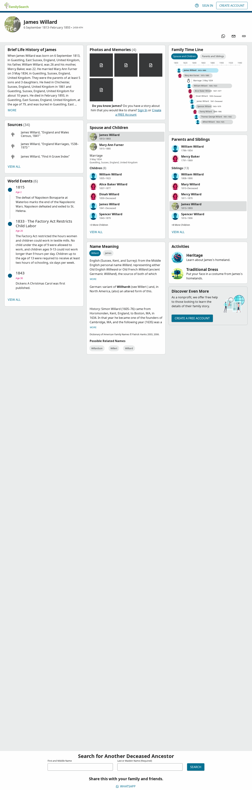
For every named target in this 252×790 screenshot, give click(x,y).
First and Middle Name (60, 760)
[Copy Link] (244, 36)
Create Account (231, 6)
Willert (114, 348)
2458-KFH (78, 27)
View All (14, 167)
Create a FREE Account (192, 318)
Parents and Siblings (213, 56)
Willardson (97, 348)
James (108, 253)
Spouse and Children (184, 56)
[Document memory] (101, 65)
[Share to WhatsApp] (223, 36)
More (12, 110)
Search (195, 767)
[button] (44, 134)
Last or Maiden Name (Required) (134, 760)
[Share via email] (233, 36)
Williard (129, 348)
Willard (95, 253)
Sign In (207, 6)
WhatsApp (128, 786)
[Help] (197, 5)
